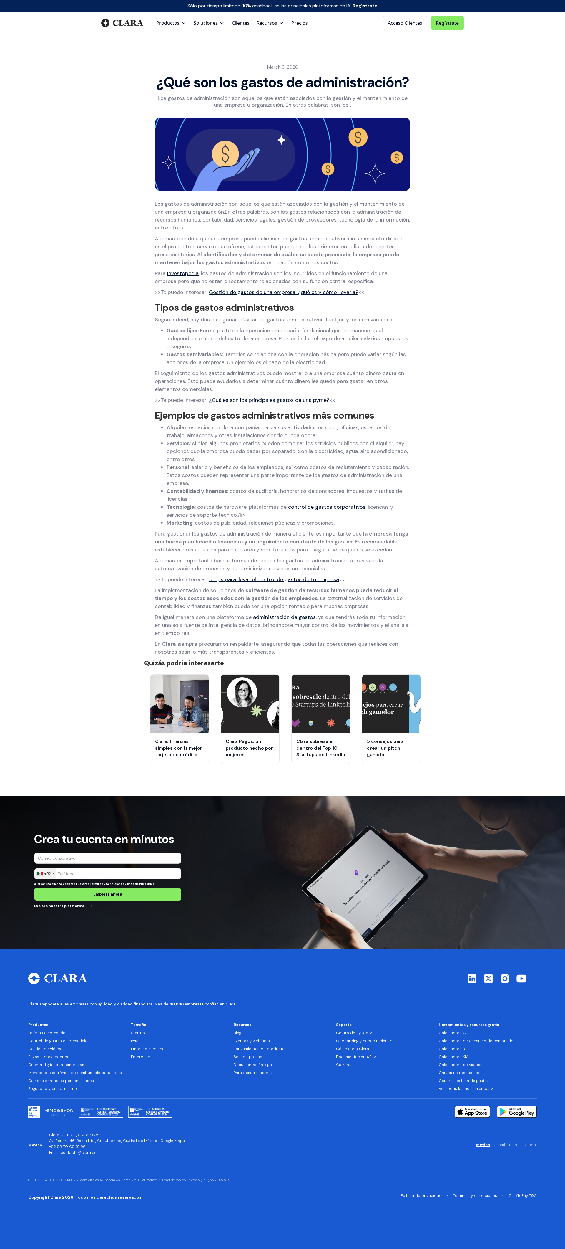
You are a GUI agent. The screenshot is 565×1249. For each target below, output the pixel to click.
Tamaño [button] (138, 1024)
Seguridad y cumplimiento (52, 1088)
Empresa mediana (147, 1049)
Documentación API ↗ (356, 1057)
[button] (171, 23)
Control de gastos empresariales (58, 1041)
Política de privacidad (421, 1195)
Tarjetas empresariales (49, 1033)
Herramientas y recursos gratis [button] (469, 1024)
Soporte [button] (344, 1024)
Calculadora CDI (454, 1033)
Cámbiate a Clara (352, 1049)
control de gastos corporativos (326, 506)
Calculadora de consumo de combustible (478, 1041)
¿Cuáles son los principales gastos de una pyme (269, 400)
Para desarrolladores (253, 1072)
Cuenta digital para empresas (56, 1065)
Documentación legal (253, 1065)
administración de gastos (284, 617)
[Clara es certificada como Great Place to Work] (34, 1112)
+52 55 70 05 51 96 (67, 1146)
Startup (138, 1033)
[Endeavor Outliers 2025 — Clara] (59, 1112)
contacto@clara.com (80, 1152)
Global (531, 1145)
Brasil (517, 1145)
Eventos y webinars (252, 1041)
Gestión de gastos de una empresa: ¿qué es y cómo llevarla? (283, 292)
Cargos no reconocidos (461, 1072)
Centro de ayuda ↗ (354, 1033)
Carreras (344, 1065)
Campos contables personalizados (61, 1080)
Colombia (501, 1145)
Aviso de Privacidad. (141, 884)
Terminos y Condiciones (107, 884)
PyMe (136, 1041)
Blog (237, 1033)
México (483, 1145)
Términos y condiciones (475, 1195)
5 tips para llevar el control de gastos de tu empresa (274, 579)
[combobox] (45, 873)
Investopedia (183, 273)
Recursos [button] (242, 1024)
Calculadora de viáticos (461, 1065)
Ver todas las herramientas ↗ (466, 1088)
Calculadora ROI (454, 1049)
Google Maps (172, 1140)
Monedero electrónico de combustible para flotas (75, 1072)
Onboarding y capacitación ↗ (364, 1041)
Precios (299, 23)
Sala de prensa (248, 1057)
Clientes (241, 23)
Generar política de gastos (464, 1080)
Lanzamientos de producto (259, 1049)
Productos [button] (38, 1024)
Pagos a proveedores (48, 1057)
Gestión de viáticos (46, 1049)
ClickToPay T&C (522, 1195)
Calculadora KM (453, 1057)
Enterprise (140, 1057)
